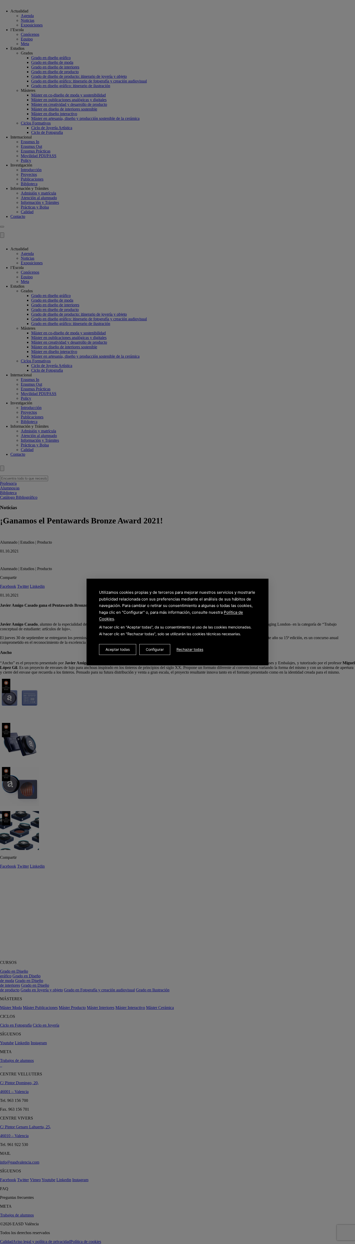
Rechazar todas (189, 649)
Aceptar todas (118, 649)
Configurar (155, 649)
